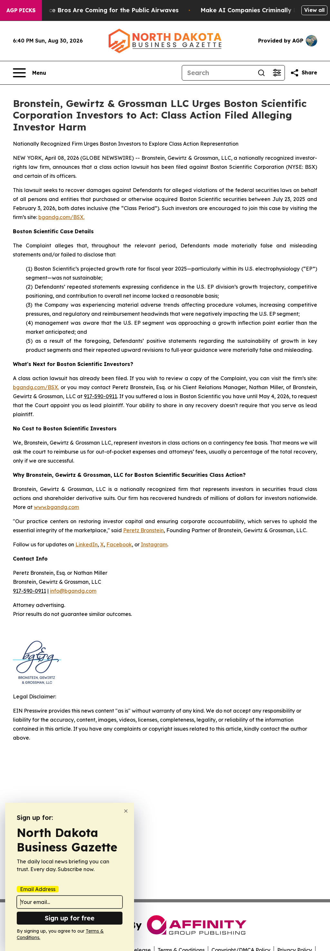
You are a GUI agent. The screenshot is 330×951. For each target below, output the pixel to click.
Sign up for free (69, 918)
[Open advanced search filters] (277, 72)
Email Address (37, 889)
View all (314, 10)
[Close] (126, 811)
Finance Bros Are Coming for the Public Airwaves (106, 10)
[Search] (261, 72)
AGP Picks (20, 10)
